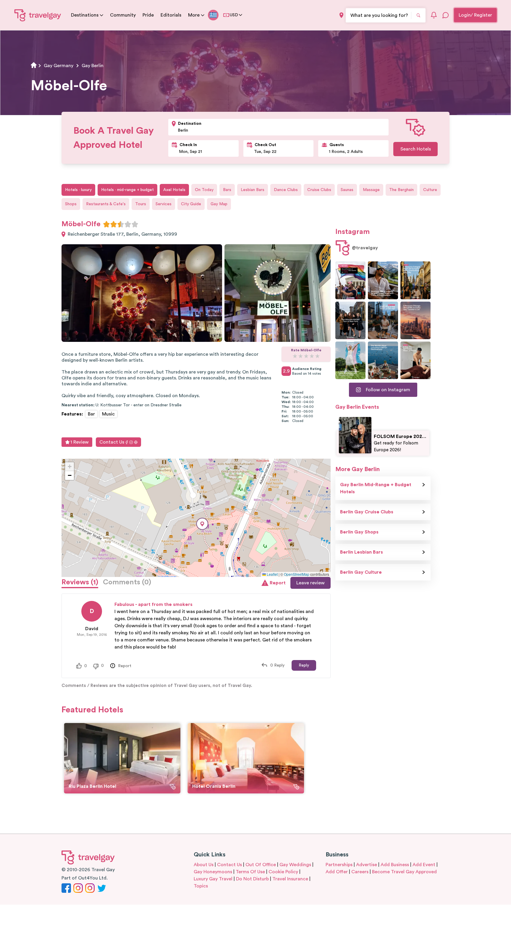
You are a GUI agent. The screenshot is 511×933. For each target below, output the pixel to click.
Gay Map (219, 204)
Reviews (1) (80, 582)
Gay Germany (58, 65)
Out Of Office (260, 864)
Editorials (171, 15)
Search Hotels (415, 149)
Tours (140, 204)
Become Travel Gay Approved (404, 871)
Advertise (366, 864)
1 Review (79, 442)
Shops (71, 204)
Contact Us (111, 442)
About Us (204, 864)
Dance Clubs (286, 190)
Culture (430, 190)
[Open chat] (445, 15)
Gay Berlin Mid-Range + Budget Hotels (375, 488)
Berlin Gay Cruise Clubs (366, 512)
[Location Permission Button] (341, 15)
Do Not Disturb (252, 879)
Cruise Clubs (319, 190)
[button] (202, 524)
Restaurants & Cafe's (106, 204)
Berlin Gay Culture (361, 572)
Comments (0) (127, 582)
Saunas (347, 190)
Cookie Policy (283, 871)
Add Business (395, 864)
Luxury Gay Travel (213, 879)
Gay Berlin (93, 65)
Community (123, 15)
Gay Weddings (295, 864)
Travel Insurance (290, 879)
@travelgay (365, 247)
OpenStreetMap (296, 574)
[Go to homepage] (38, 15)
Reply (304, 665)
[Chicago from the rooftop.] (383, 320)
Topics (201, 886)
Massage (371, 190)
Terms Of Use (250, 871)
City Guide (191, 204)
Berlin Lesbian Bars (361, 552)
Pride (148, 15)
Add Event (424, 864)
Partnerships (339, 864)
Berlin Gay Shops (359, 532)
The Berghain (401, 190)
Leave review (310, 583)
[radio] (106, 224)
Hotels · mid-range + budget (127, 190)
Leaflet (272, 574)
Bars (227, 190)
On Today (204, 190)
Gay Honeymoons (213, 871)
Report (278, 583)
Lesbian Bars (252, 190)
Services (164, 204)
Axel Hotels (174, 190)
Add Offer (337, 871)
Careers (359, 871)
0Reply (277, 665)
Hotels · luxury (78, 190)
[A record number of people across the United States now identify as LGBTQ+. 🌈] (350, 280)
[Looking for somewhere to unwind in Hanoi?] (415, 360)
